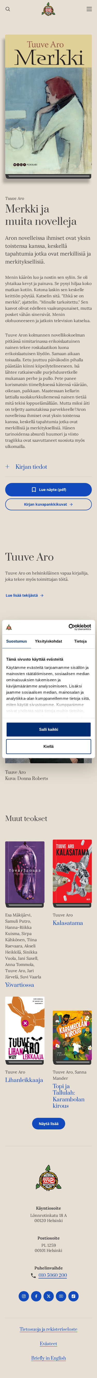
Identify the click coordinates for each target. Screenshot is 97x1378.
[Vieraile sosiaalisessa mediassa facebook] (36, 1296)
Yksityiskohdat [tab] (48, 641)
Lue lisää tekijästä (21, 596)
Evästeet (48, 1344)
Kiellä (48, 746)
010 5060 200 (53, 1275)
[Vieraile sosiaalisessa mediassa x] (48, 1296)
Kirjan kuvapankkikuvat (45, 504)
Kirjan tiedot (31, 467)
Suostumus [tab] (16, 641)
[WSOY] (48, 9)
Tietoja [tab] (80, 641)
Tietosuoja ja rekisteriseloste (48, 1329)
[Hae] (8, 9)
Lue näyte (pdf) (52, 491)
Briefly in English (48, 1358)
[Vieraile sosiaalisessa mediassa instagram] (24, 1296)
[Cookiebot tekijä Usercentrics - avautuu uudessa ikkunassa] (69, 627)
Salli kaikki (48, 729)
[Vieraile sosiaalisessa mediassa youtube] (61, 1296)
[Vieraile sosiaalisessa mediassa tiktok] (73, 1296)
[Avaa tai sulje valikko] (89, 9)
